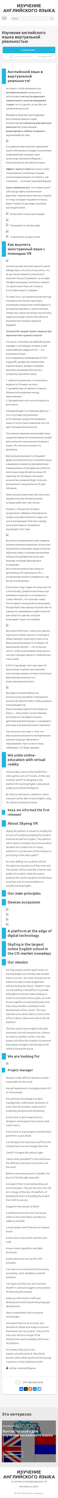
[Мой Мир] (35, 1389)
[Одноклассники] (30, 1389)
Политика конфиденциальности (29, 1482)
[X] (26, 1389)
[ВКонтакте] (21, 1389)
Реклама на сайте (29, 1487)
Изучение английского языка (29, 8)
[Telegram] (39, 1389)
